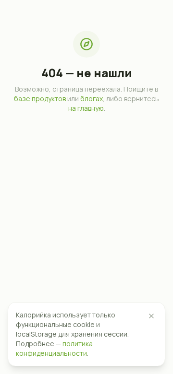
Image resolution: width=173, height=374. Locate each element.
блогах (91, 98)
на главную (86, 108)
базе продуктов (40, 98)
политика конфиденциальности (54, 348)
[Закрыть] (151, 316)
